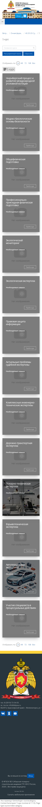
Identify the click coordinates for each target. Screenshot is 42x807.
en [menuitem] (36, 11)
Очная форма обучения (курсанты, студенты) (17, 33)
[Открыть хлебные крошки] (2, 21)
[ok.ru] (9, 713)
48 (22, 63)
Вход (18, 16)
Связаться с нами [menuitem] (23, 11)
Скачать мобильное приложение (21, 794)
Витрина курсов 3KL (5, 33)
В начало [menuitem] (9, 11)
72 (25, 63)
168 (29, 63)
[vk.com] (3, 713)
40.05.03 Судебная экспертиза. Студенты (30, 33)
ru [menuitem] (33, 11)
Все (33, 63)
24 (18, 63)
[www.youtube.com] (15, 713)
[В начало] (21, 678)
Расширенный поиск (12, 53)
